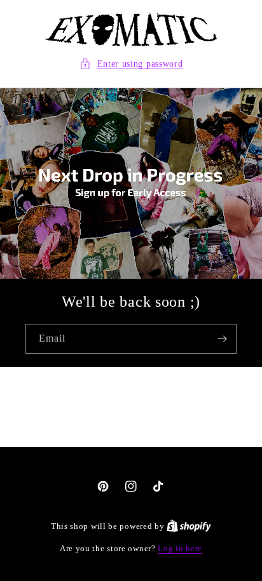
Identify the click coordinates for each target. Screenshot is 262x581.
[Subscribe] (222, 339)
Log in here (180, 548)
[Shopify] (189, 526)
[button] (131, 64)
